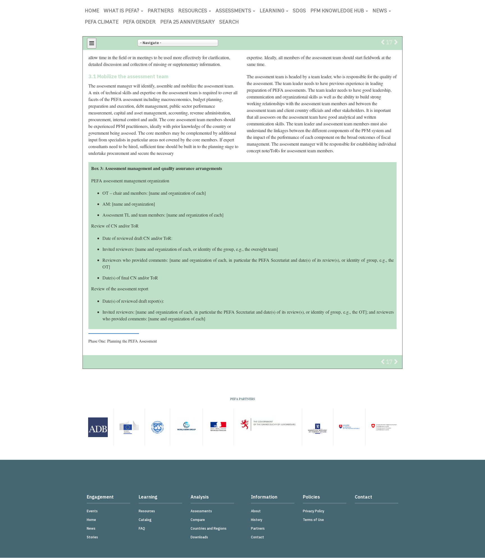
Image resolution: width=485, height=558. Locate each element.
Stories (92, 537)
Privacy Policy (313, 511)
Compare (198, 520)
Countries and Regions (209, 528)
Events (92, 511)
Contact (257, 537)
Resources (193, 11)
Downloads (199, 537)
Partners (161, 11)
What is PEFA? (122, 11)
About (256, 511)
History (256, 520)
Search (229, 22)
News (380, 11)
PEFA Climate (101, 22)
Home (92, 11)
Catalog (145, 520)
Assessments (234, 11)
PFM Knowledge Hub (337, 11)
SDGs (299, 11)
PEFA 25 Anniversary (187, 22)
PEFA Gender (139, 22)
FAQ (142, 528)
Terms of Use (313, 520)
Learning (272, 11)
